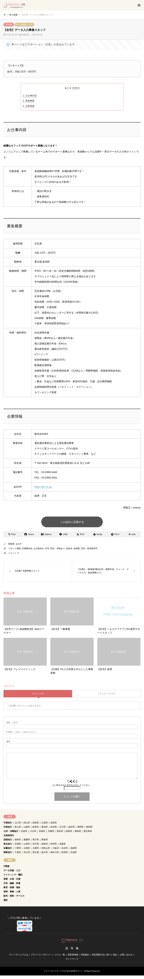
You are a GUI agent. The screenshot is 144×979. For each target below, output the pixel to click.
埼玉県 (27, 852)
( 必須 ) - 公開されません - (21, 732)
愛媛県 (27, 839)
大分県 (33, 831)
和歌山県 (45, 848)
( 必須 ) (12, 722)
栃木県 (44, 852)
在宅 (47, 548)
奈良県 (64, 848)
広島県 (44, 822)
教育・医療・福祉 (12, 887)
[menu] (138, 5)
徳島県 (18, 839)
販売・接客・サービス (14, 896)
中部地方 (8, 827)
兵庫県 (35, 848)
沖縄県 (51, 831)
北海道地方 (9, 835)
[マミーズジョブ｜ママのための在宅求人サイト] (14, 5)
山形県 (27, 844)
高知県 (44, 839)
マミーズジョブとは (18, 954)
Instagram (67, 948)
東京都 (9, 24)
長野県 (80, 827)
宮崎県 (42, 831)
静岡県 (89, 827)
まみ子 (18, 544)
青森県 (62, 844)
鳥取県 (53, 822)
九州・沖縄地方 (11, 831)
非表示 (76, 88)
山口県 (18, 822)
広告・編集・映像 (12, 883)
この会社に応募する (72, 521)
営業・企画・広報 (12, 879)
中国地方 (8, 822)
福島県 (44, 844)
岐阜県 (35, 827)
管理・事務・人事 (12, 891)
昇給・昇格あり (57, 548)
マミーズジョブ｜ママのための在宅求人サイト (64, 971)
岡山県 (27, 822)
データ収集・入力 (24, 24)
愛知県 (44, 827)
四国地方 (8, 839)
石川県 (62, 827)
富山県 (18, 827)
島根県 (35, 822)
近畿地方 (8, 848)
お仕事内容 (30, 95)
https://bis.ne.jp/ (43, 486)
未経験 (76, 548)
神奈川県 (54, 852)
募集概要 (28, 100)
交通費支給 (27, 548)
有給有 (69, 548)
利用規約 (85, 954)
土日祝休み (38, 548)
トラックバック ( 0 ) (106, 693)
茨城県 (73, 852)
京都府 (27, 848)
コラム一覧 (59, 954)
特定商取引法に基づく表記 (104, 954)
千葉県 (18, 852)
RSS (77, 948)
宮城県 (18, 844)
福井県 (71, 827)
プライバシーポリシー (41, 954)
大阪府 (56, 848)
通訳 (6, 900)
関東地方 (8, 852)
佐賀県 (24, 831)
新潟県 (53, 827)
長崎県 (78, 831)
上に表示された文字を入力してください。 (72, 785)
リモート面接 (14, 548)
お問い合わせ (126, 954)
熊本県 (60, 831)
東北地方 (8, 844)
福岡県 (69, 831)
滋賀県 (73, 848)
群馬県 (64, 852)
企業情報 (28, 106)
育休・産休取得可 (89, 548)
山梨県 (27, 827)
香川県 (35, 839)
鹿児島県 (88, 831)
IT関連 (6, 866)
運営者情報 (73, 954)
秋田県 (53, 844)
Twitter (72, 948)
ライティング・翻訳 (13, 874)
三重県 (18, 848)
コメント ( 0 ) (38, 693)
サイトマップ (72, 959)
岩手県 (35, 844)
